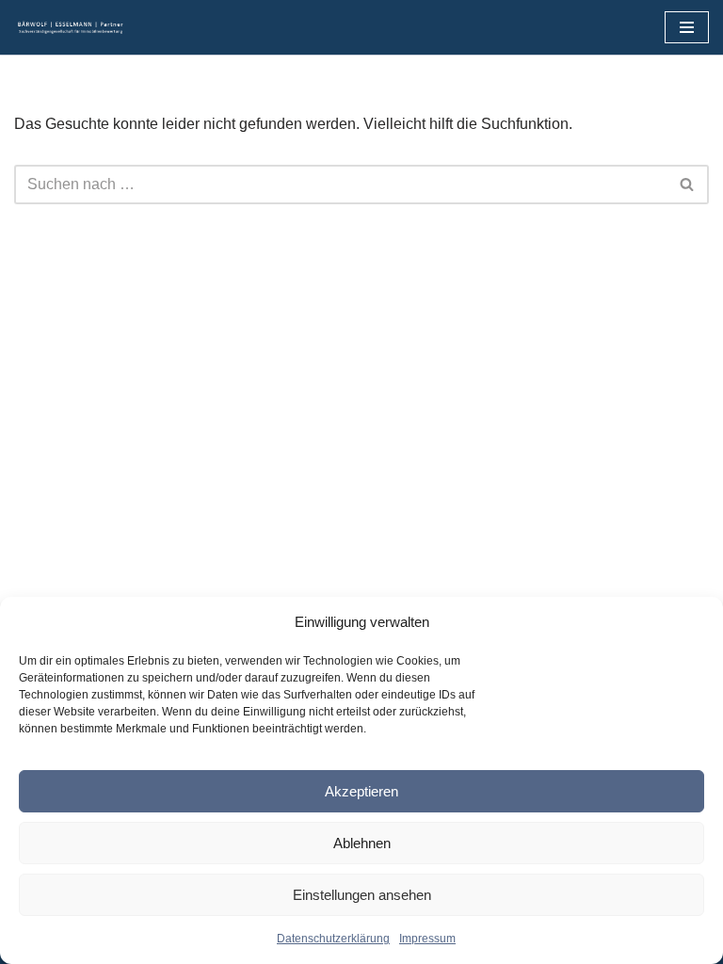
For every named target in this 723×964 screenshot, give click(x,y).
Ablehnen (362, 843)
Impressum (427, 938)
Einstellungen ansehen (362, 895)
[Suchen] (688, 184)
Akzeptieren (361, 791)
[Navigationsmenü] (687, 27)
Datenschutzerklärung (333, 938)
